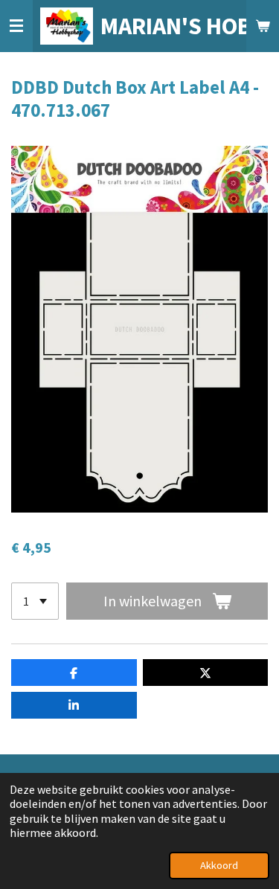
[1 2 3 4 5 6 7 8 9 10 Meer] (35, 601)
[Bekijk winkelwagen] (262, 26)
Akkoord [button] (219, 865)
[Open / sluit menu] (16, 26)
